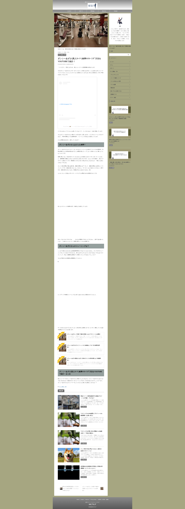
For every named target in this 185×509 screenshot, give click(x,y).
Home (78, 499)
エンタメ (69, 11)
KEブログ (92, 504)
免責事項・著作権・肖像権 (103, 499)
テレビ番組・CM (62, 386)
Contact (115, 11)
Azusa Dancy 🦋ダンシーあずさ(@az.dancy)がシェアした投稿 (77, 126)
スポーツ (81, 11)
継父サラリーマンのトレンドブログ (92, 502)
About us (104, 11)
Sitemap (92, 11)
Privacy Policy (93, 499)
